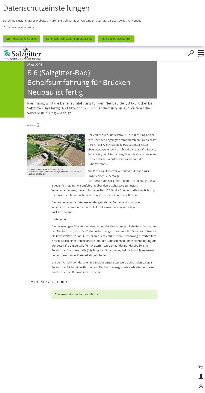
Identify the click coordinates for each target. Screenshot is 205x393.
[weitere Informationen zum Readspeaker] (38, 125)
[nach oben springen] (201, 386)
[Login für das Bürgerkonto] (201, 377)
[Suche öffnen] (190, 53)
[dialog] (102, 23)
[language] (201, 367)
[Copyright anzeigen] (81, 162)
